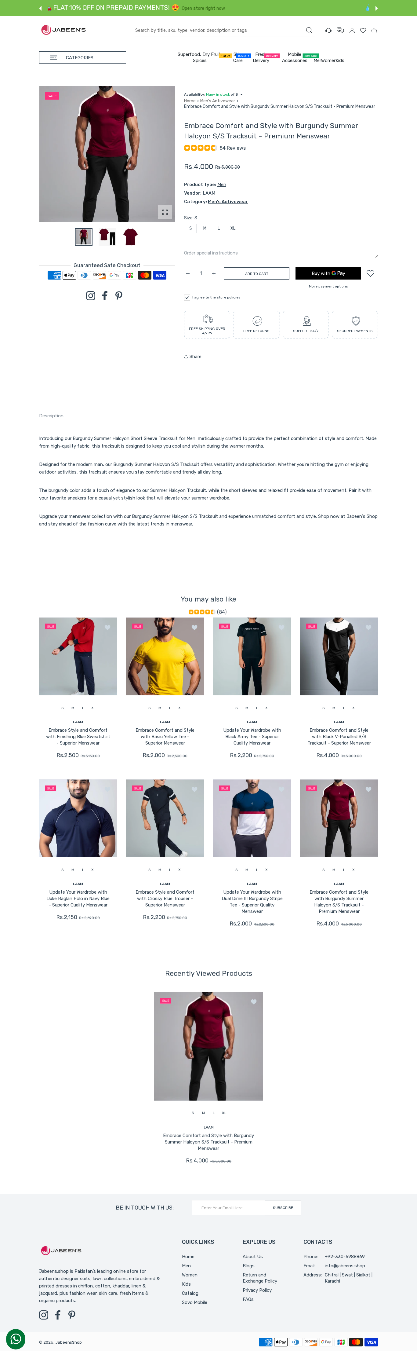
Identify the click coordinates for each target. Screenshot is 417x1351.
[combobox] (225, 30)
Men (221, 184)
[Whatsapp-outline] (15, 1339)
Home (190, 101)
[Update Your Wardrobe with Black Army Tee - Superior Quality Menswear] (252, 656)
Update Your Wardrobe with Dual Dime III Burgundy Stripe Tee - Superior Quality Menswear (252, 902)
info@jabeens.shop (345, 1266)
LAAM (209, 193)
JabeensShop (68, 1342)
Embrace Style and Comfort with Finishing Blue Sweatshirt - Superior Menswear (78, 736)
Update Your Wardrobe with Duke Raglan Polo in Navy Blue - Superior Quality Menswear (78, 899)
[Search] (309, 30)
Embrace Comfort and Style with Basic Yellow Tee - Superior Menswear (165, 736)
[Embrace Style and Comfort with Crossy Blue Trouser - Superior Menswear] (165, 819)
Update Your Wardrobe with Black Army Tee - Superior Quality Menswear (252, 736)
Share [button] (195, 356)
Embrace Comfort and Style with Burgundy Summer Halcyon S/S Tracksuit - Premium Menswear (339, 902)
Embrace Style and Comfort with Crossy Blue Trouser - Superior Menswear (165, 899)
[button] (40, 8)
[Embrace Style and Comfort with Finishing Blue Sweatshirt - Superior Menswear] (78, 656)
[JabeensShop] (63, 30)
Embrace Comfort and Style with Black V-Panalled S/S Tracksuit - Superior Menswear (339, 736)
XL (232, 228)
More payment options (328, 286)
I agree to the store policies (216, 297)
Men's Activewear (217, 101)
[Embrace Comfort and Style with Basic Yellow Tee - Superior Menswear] (165, 656)
